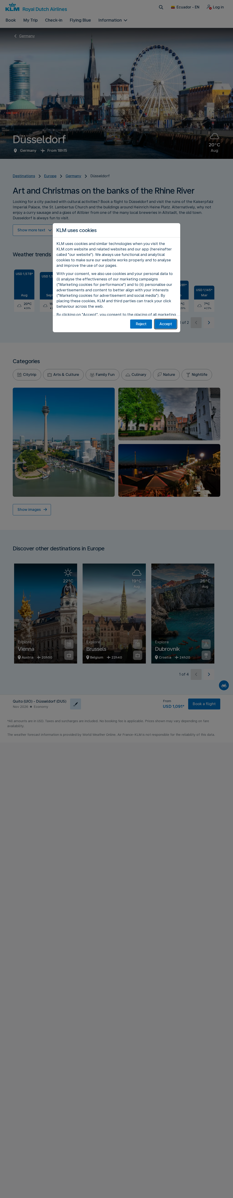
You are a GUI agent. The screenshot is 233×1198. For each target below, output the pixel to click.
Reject (141, 324)
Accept (166, 324)
